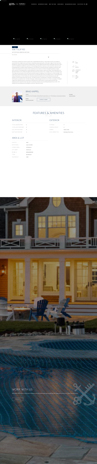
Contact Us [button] (18, 399)
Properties (34, 4)
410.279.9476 (72, 95)
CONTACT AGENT (44, 99)
